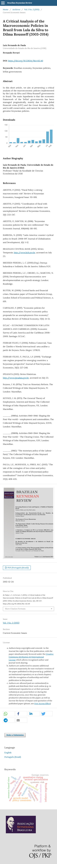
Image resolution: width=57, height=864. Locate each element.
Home (5, 9)
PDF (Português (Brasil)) (18, 567)
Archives (16, 9)
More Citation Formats (15, 609)
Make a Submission (15, 735)
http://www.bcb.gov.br (24, 252)
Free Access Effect (42, 703)
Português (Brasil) (12, 757)
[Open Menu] (3, 3)
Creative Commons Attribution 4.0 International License (31, 657)
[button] (8, 713)
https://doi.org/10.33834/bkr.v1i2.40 (25, 60)
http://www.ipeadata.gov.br (16, 378)
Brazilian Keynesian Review (19, 3)
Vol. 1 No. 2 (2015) (31, 9)
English (7, 752)
